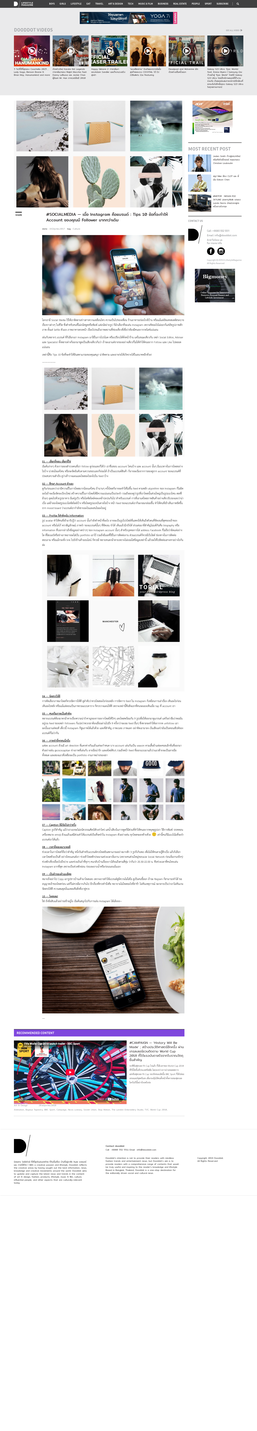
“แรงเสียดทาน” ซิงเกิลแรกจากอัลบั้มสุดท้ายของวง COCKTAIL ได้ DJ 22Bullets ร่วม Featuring (145, 72)
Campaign (61, 1109)
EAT (88, 3)
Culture (76, 229)
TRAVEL (99, 3)
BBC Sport (49, 1109)
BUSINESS (163, 3)
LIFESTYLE (76, 3)
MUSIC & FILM (145, 3)
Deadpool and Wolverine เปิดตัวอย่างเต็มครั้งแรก (183, 70)
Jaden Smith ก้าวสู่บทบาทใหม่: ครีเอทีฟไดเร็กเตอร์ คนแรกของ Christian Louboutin (227, 160)
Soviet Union (90, 1109)
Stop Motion (104, 1109)
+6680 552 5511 (220, 230)
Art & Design (21, 1105)
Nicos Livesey (75, 1109)
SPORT (208, 3)
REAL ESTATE (180, 3)
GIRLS (63, 3)
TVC (147, 1109)
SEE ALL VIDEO (233, 30)
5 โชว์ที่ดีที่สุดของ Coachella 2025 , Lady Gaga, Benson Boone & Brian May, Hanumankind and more (32, 72)
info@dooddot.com (225, 235)
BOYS (52, 3)
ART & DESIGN (115, 3)
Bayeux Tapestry (34, 1109)
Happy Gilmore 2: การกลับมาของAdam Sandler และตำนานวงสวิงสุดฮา (108, 72)
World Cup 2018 (158, 1109)
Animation (19, 1109)
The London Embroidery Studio (127, 1109)
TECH (130, 3)
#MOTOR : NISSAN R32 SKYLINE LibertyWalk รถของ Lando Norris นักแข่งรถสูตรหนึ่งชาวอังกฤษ (227, 201)
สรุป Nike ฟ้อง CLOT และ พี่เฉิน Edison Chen (226, 177)
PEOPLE (196, 3)
